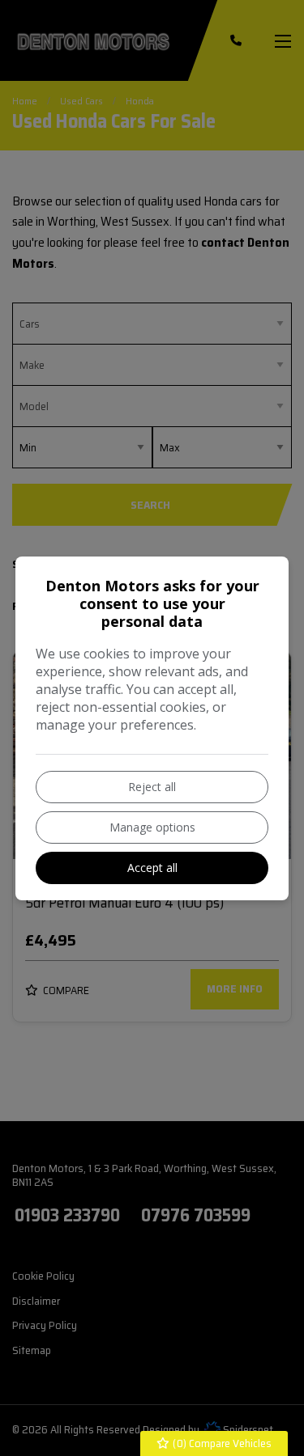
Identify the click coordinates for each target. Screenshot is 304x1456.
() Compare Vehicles (221, 1443)
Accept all (152, 867)
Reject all (152, 786)
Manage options (152, 827)
